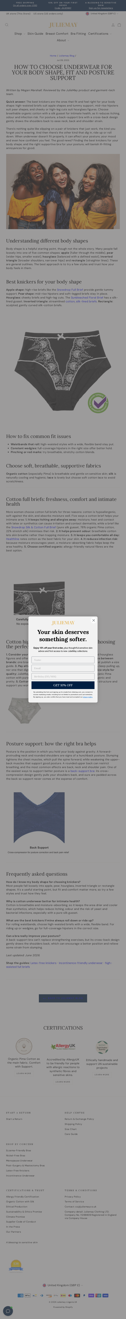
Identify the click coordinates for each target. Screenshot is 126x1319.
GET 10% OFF (63, 685)
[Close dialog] (93, 620)
